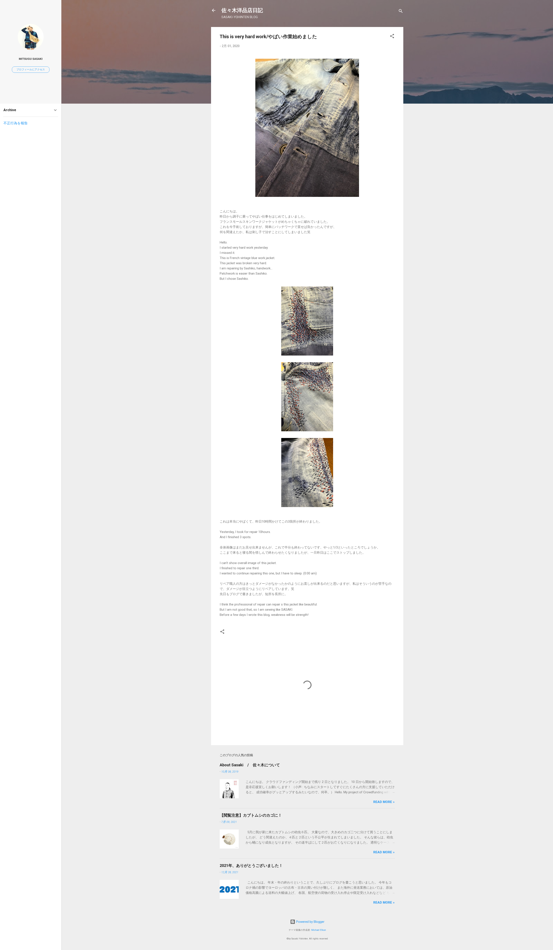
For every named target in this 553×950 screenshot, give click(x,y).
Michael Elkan (318, 930)
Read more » (384, 802)
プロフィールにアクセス (30, 69)
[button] (392, 36)
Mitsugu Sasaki (31, 58)
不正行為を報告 (15, 123)
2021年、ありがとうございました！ (251, 865)
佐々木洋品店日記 (242, 10)
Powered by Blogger (309, 922)
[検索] (400, 11)
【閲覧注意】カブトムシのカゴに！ (251, 815)
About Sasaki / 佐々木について (250, 765)
